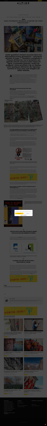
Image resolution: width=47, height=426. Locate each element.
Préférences (27, 213)
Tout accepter (19, 213)
